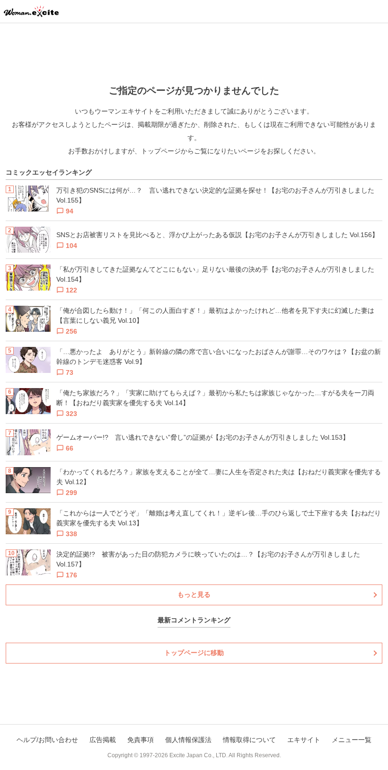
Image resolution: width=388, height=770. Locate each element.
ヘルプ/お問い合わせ (47, 739)
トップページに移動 (194, 652)
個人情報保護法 (188, 739)
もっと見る (194, 594)
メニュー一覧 (351, 739)
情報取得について (249, 739)
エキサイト (303, 739)
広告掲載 (102, 739)
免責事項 (140, 739)
